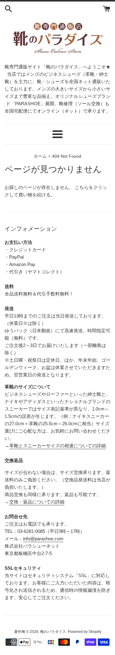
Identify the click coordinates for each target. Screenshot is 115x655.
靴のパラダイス (53, 632)
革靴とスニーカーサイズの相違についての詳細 (57, 445)
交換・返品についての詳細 (36, 501)
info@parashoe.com (43, 538)
